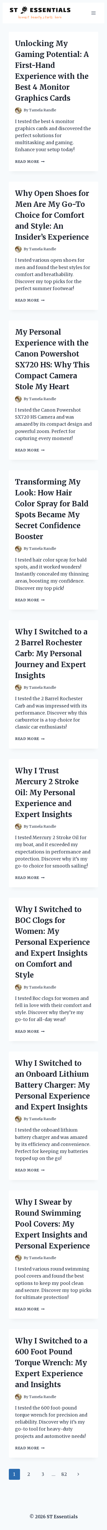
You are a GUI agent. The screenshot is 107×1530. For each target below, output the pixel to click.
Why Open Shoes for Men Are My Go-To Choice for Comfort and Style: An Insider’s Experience (52, 215)
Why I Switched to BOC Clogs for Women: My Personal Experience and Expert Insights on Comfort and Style (52, 942)
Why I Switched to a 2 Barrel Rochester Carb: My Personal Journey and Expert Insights (51, 653)
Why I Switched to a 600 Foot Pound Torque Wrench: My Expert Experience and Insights (51, 1362)
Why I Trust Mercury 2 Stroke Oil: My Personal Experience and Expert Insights (47, 792)
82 (64, 1474)
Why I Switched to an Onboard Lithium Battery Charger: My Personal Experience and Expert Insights (52, 1085)
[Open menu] (93, 13)
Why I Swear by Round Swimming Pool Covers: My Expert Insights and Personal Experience (52, 1224)
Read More (30, 162)
